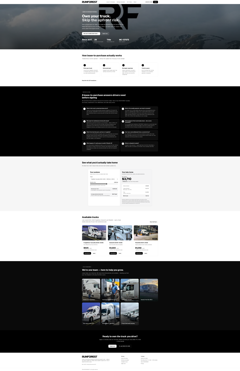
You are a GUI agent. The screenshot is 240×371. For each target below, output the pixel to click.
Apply (155, 2)
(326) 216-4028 (148, 2)
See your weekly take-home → (91, 33)
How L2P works (124, 358)
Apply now (105, 33)
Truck (91, 176)
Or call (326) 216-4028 (124, 346)
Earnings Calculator (121, 2)
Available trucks (124, 361)
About (135, 2)
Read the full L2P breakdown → (89, 80)
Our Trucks (129, 2)
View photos (87, 253)
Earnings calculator (125, 360)
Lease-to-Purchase (110, 2)
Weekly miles (93, 182)
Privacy (142, 363)
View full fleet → (154, 222)
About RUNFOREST (145, 361)
